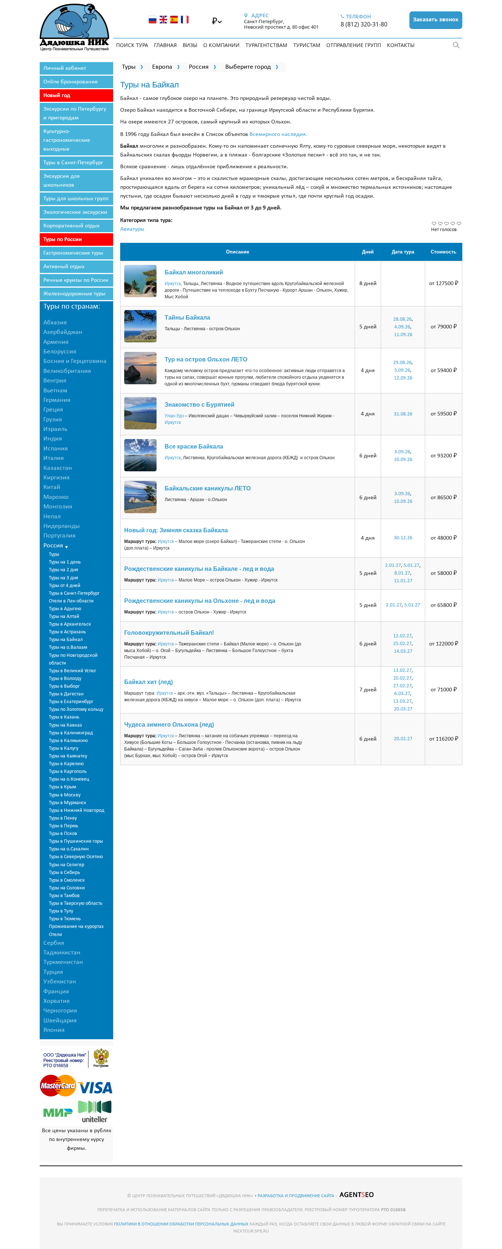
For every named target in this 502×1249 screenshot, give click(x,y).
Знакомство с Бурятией (199, 405)
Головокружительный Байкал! (169, 633)
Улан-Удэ (174, 415)
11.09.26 (403, 335)
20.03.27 (403, 709)
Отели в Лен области (71, 601)
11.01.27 (403, 581)
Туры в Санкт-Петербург (73, 163)
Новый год (56, 95)
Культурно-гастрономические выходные (66, 140)
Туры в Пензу (63, 818)
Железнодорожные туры (74, 294)
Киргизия (56, 478)
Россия (199, 67)
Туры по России (62, 239)
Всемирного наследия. (278, 134)
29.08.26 (402, 363)
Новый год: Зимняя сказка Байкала (176, 530)
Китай (51, 487)
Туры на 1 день (65, 562)
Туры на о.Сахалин (69, 849)
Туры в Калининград (71, 733)
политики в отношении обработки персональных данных (181, 1224)
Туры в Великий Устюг (72, 671)
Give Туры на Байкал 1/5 (434, 223)
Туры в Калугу (63, 748)
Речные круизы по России (75, 280)
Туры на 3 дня (63, 578)
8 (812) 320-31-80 (364, 24)
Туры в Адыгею (65, 609)
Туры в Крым (62, 787)
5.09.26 (402, 370)
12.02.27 (402, 636)
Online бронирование (70, 82)
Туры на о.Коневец (69, 779)
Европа (162, 67)
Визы (190, 45)
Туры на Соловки (67, 888)
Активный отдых (64, 267)
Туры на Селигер (66, 865)
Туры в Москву (64, 795)
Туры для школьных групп (75, 199)
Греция (53, 410)
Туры (54, 554)
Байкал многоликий (194, 272)
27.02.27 (402, 686)
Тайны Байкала (187, 317)
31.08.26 (403, 414)
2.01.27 (393, 565)
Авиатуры (132, 229)
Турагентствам (266, 45)
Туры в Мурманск (67, 803)
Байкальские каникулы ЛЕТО (208, 488)
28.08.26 (402, 319)
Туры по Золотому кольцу (76, 709)
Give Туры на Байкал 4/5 (453, 223)
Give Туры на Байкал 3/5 (447, 223)
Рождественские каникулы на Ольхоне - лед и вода (199, 601)
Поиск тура (132, 45)
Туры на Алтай (64, 616)
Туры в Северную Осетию (76, 857)
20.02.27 (402, 678)
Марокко (56, 497)
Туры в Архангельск (70, 624)
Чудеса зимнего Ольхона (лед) (169, 724)
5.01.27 (411, 565)
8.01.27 (402, 573)
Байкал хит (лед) (148, 682)
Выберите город (248, 67)
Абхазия (55, 323)
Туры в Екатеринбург (71, 702)
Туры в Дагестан (66, 694)
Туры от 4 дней (64, 585)
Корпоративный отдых (71, 226)
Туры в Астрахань (67, 632)
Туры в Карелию (66, 764)
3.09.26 (402, 452)
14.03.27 (403, 651)
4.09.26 (402, 327)
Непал (52, 517)
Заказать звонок (436, 19)
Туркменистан (63, 962)
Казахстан (57, 468)
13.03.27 (402, 701)
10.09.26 (403, 459)
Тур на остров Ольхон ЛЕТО (206, 359)
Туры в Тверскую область (76, 903)
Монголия (57, 507)
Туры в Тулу (61, 911)
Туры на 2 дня (63, 570)
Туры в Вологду (65, 678)
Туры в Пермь (63, 826)
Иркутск (173, 283)
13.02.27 (402, 670)
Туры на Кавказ (65, 725)
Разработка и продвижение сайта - (298, 1196)
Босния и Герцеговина (75, 361)
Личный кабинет (64, 68)
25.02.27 (402, 644)
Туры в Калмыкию (68, 741)
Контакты (401, 45)
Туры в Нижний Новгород (76, 810)
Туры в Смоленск (67, 880)
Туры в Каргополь (68, 771)
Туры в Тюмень (65, 919)
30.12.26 (403, 538)
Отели (55, 934)
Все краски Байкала (194, 446)
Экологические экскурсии (75, 212)
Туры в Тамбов (64, 896)
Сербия (53, 943)
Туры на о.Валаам (68, 647)
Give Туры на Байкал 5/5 (459, 223)
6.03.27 (402, 694)
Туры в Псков (63, 833)
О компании (221, 45)
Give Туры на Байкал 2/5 (440, 223)
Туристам (306, 45)
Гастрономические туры (73, 253)
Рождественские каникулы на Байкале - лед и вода (199, 569)
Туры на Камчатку (68, 756)
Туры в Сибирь (64, 872)
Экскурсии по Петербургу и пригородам (74, 113)
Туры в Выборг (64, 686)
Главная (165, 45)
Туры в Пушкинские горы (76, 841)
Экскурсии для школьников (61, 180)
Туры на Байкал (66, 640)
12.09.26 (403, 378)
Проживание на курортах (76, 926)
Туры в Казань (64, 717)
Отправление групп (353, 45)
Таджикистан (61, 953)
